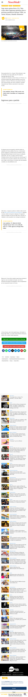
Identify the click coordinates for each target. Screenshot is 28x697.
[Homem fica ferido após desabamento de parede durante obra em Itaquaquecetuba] (5, 480)
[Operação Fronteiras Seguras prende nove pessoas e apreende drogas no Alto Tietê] (5, 466)
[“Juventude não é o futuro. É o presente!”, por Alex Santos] (5, 398)
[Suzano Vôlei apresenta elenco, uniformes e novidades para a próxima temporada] (5, 619)
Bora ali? (11, 446)
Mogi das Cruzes (12, 543)
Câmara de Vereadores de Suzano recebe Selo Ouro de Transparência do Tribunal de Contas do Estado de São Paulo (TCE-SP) (18, 509)
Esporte (10, 5)
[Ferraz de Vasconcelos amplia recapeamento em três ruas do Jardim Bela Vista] (5, 473)
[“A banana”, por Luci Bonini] (5, 442)
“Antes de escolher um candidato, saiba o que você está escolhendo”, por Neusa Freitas (18, 421)
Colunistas (11, 439)
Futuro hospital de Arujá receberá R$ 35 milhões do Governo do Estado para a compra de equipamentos (18, 539)
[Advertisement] (14, 57)
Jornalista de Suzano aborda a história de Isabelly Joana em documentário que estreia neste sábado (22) (18, 605)
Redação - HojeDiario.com (13, 18)
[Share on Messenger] (9, 350)
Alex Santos (12, 395)
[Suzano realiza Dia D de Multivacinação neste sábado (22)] (5, 568)
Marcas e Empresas (13, 432)
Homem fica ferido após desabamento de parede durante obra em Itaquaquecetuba (18, 480)
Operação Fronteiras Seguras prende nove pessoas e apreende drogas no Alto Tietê (17, 466)
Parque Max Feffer (5, 360)
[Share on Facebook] (3, 350)
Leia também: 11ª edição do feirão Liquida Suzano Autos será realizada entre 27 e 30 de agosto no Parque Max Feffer (13, 225)
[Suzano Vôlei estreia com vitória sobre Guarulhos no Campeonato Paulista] (5, 502)
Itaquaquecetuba (13, 477)
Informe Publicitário (13, 514)
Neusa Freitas (12, 418)
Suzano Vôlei (16, 360)
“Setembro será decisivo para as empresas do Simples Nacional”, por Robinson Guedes (17, 612)
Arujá (11, 536)
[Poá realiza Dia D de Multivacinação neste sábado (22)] (5, 582)
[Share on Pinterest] (21, 350)
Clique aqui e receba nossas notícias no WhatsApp (14, 339)
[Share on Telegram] (15, 350)
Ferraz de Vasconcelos (13, 470)
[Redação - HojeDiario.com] (3, 18)
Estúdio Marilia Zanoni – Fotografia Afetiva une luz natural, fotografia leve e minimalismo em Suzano (18, 517)
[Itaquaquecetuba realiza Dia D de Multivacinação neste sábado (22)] (5, 575)
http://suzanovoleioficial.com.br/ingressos (13, 212)
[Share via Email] (24, 350)
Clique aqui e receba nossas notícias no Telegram (14, 342)
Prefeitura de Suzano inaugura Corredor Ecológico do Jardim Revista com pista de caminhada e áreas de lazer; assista (18, 428)
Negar (14, 692)
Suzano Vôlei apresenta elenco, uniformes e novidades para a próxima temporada (18, 619)
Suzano (11, 360)
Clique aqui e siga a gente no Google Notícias (14, 346)
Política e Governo (16, 5)
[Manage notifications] (25, 694)
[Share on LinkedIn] (18, 350)
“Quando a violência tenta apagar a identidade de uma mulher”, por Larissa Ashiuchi (18, 532)
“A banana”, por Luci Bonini (16, 440)
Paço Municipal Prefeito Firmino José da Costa (17, 358)
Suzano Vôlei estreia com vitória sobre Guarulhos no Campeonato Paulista (18, 501)
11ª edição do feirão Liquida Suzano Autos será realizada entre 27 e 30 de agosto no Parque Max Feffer (17, 435)
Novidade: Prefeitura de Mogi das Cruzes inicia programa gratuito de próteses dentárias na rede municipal (17, 553)
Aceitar (14, 688)
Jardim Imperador (5, 358)
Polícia (11, 402)
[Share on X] (12, 350)
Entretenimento (5, 5)
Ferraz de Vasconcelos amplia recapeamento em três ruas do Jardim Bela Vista (18, 473)
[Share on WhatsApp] (6, 350)
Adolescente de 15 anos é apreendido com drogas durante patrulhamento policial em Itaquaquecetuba (18, 626)
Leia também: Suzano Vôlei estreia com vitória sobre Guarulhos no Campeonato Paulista (13, 93)
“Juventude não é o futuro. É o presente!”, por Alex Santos (16, 398)
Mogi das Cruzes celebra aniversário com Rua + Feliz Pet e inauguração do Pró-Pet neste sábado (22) (18, 495)
